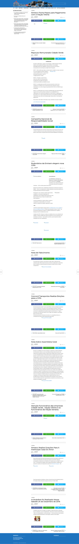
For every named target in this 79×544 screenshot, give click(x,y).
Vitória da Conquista (55, 463)
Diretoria (21, 8)
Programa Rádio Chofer (34, 8)
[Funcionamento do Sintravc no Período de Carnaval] (78, 272)
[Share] (48, 29)
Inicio (17, 8)
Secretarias (26, 8)
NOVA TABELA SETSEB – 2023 (51, 8)
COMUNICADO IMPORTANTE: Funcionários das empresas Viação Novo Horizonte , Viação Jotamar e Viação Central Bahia (20, 29)
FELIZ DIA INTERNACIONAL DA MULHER (19, 16)
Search (65, 4)
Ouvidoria (42, 8)
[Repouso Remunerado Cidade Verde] (1, 272)
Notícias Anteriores (61, 8)
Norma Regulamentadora (39, 209)
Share (34, 24)
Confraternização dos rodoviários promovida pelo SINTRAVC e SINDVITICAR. (20, 33)
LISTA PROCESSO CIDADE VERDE (39, 101)
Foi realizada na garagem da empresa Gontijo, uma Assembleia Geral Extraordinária (21, 13)
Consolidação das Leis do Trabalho (55, 207)
